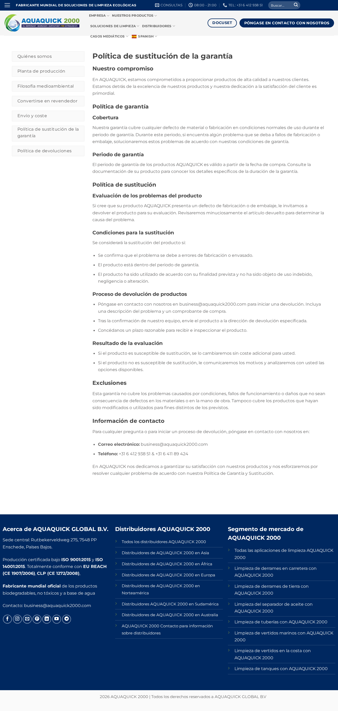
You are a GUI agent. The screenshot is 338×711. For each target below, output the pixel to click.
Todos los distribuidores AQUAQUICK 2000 (164, 541)
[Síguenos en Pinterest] (36, 619)
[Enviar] (296, 5)
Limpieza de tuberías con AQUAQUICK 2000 (280, 621)
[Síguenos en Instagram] (17, 619)
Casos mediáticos (107, 36)
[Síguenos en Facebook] (7, 619)
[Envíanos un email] (27, 619)
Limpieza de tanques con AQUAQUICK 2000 (281, 668)
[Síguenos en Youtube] (56, 619)
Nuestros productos (132, 15)
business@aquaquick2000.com (57, 605)
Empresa (97, 15)
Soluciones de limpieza (113, 26)
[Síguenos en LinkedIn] (46, 619)
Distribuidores (157, 26)
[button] (7, 5)
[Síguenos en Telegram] (66, 619)
